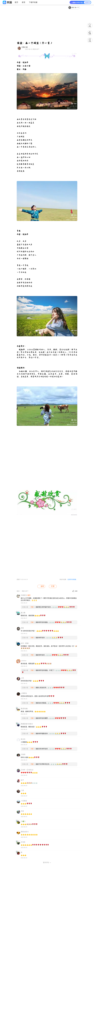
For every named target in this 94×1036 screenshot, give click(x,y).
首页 (16, 2)
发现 (23, 2)
